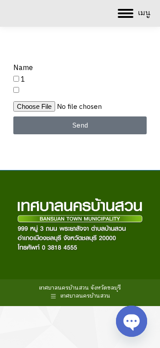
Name (23, 68)
